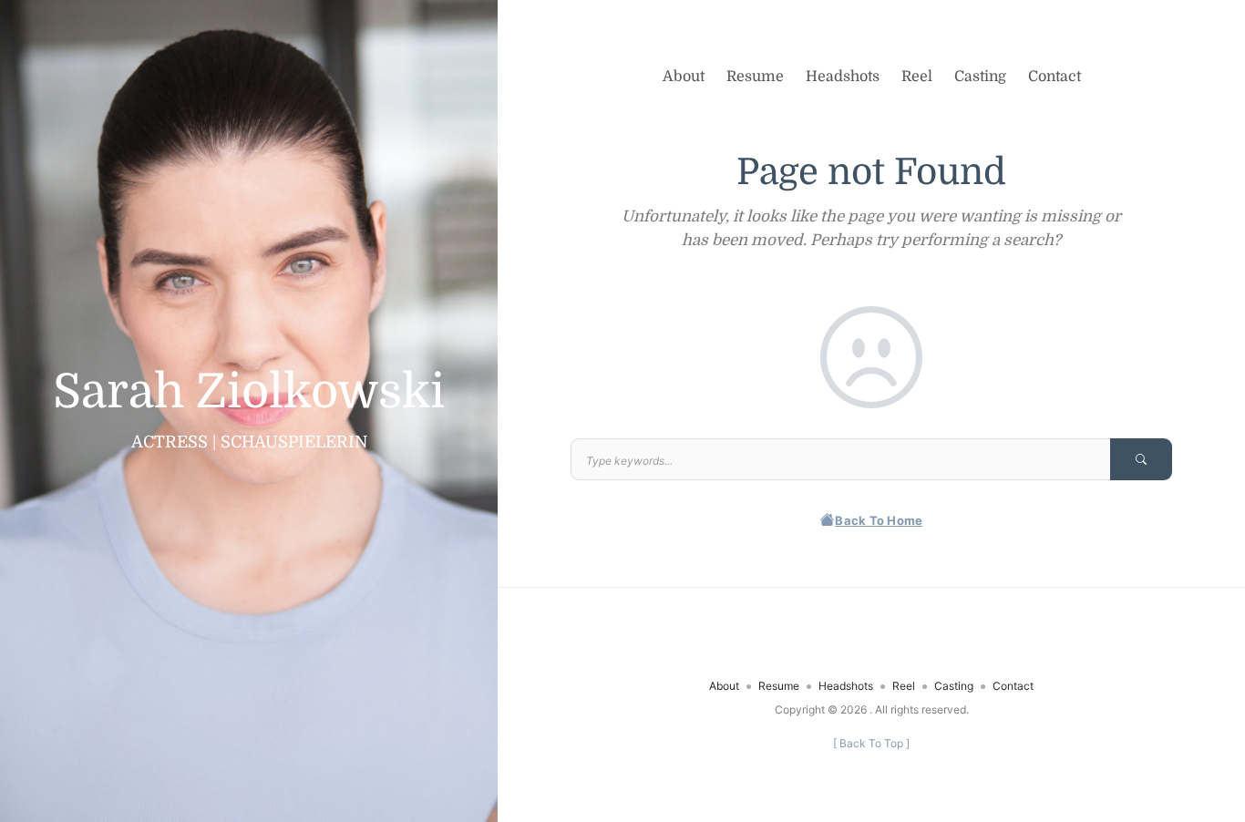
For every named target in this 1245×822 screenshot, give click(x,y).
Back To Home (878, 520)
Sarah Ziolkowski (249, 392)
